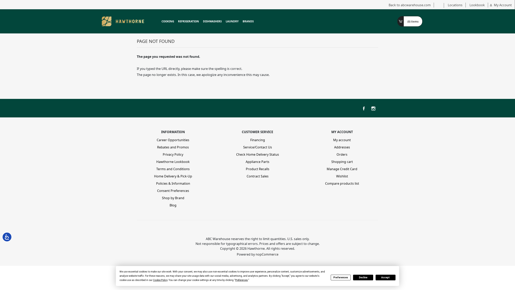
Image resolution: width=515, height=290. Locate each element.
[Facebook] (363, 108)
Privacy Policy (173, 154)
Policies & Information (173, 183)
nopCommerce (267, 254)
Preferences (340, 277)
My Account (503, 5)
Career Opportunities (173, 140)
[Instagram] (373, 108)
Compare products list (342, 183)
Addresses (342, 147)
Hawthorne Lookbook (173, 162)
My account (342, 140)
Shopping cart (342, 162)
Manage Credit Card (342, 169)
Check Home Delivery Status (257, 154)
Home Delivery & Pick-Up (173, 176)
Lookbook (477, 5)
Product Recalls (257, 169)
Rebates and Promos (173, 147)
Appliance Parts (257, 162)
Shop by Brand (173, 198)
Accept (385, 277)
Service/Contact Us (257, 147)
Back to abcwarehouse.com (410, 5)
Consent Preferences (173, 190)
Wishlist (342, 176)
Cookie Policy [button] (160, 280)
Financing (257, 140)
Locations (455, 5)
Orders (342, 154)
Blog (173, 205)
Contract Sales (258, 176)
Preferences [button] (241, 280)
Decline (363, 277)
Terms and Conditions (173, 169)
